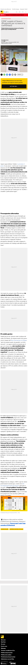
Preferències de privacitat (8, 656)
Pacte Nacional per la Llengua (19, 340)
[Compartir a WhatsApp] (4, 75)
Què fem (3, 642)
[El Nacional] (2, 12)
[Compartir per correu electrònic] (12, 75)
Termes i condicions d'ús (8, 650)
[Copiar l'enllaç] (15, 75)
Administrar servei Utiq (7, 659)
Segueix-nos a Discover (6, 9)
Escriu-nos (4, 646)
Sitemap (3, 648)
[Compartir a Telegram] (7, 75)
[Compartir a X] (2, 75)
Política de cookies (6, 654)
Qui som (3, 640)
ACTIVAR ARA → (14, 86)
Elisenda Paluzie (4, 529)
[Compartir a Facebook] (10, 75)
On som (3, 644)
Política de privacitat (6, 652)
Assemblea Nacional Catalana (16, 529)
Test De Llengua (15, 9)
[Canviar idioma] (22, 12)
